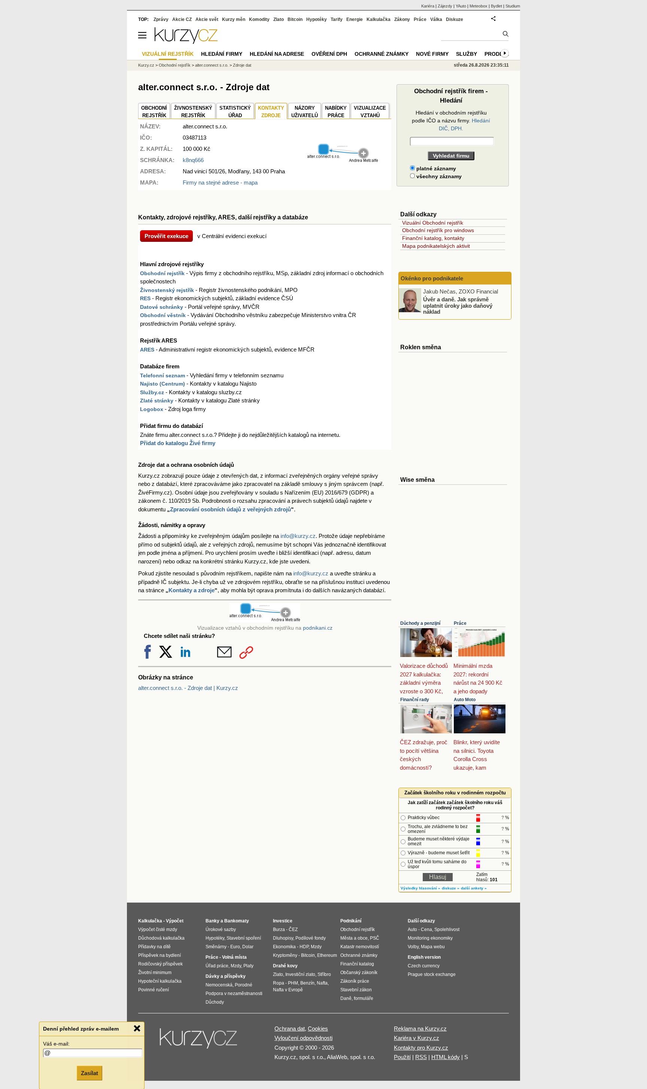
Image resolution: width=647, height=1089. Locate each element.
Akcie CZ (182, 19)
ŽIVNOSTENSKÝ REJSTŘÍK (193, 111)
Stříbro (324, 974)
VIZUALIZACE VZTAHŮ (370, 111)
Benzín (307, 983)
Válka (436, 19)
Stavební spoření (244, 938)
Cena (426, 929)
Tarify (337, 19)
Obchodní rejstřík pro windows (438, 230)
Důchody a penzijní (420, 623)
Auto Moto (465, 699)
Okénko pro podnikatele (432, 278)
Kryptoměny (285, 955)
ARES (147, 350)
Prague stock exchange (432, 974)
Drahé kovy (285, 965)
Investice (282, 921)
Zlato (278, 19)
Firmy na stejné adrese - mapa (220, 182)
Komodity (259, 19)
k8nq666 (193, 160)
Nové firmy (432, 54)
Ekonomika (284, 946)
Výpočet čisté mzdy (157, 929)
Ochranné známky (381, 54)
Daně (346, 998)
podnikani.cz (317, 628)
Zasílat (89, 1073)
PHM (293, 983)
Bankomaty (236, 921)
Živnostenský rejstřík (167, 290)
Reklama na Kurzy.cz (420, 1028)
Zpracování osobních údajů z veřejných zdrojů (230, 509)
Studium (512, 6)
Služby (466, 54)
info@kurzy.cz (298, 536)
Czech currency (424, 965)
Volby (413, 946)
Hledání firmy (221, 54)
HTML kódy (445, 1057)
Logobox (151, 409)
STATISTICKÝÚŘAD (235, 111)
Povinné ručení (153, 989)
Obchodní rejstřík (162, 273)
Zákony (402, 19)
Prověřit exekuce (166, 236)
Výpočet (174, 921)
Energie (354, 19)
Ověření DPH (329, 54)
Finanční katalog (357, 964)
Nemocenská (219, 985)
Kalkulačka (379, 19)
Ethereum (327, 955)
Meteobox (478, 6)
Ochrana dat (289, 1028)
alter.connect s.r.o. (211, 65)
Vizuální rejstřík (168, 54)
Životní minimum (154, 972)
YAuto (461, 6)
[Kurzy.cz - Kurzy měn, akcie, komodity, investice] (186, 42)
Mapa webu (433, 946)
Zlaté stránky (156, 401)
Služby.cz (152, 392)
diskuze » (450, 888)
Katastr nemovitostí (359, 946)
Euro (235, 946)
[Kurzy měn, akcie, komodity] (199, 1041)
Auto (412, 929)
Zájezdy (445, 6)
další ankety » (474, 888)
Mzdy (236, 965)
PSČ (374, 938)
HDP (304, 946)
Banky (212, 921)
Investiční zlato (300, 974)
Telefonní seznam (162, 375)
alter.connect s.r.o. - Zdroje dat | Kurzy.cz (188, 688)
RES (145, 298)
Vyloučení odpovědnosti (303, 1038)
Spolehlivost (446, 929)
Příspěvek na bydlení (159, 955)
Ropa (278, 983)
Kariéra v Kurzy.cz (416, 1038)
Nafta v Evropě (288, 989)
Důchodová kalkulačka (161, 938)
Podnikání (350, 921)
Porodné (243, 985)
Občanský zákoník (358, 972)
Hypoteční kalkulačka (160, 981)
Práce (460, 623)
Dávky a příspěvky (226, 976)
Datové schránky (161, 307)
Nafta (322, 983)
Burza (279, 929)
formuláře (363, 998)
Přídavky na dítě (154, 946)
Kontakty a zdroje (191, 590)
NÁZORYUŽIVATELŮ (304, 111)
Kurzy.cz (146, 65)
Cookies (318, 1028)
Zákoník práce (354, 981)
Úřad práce (217, 965)
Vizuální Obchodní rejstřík (432, 223)
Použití (402, 1057)
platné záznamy (435, 168)
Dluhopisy (283, 938)
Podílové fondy (310, 938)
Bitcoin (295, 19)
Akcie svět (206, 19)
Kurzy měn (233, 19)
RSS (421, 1057)
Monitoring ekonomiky (430, 938)
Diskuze (454, 19)
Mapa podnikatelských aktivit (436, 246)
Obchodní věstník (163, 315)
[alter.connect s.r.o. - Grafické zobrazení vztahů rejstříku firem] (342, 161)
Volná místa (234, 957)
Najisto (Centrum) (162, 384)
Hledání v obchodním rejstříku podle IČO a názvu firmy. (451, 120)
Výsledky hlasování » (420, 888)
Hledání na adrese (277, 54)
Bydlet (496, 6)
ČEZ (293, 929)
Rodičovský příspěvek (160, 964)
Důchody (215, 1002)
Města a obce (354, 938)
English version (424, 957)
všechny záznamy (438, 176)
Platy (248, 965)
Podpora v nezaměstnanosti (234, 993)
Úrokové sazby (221, 929)
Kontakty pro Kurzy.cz (421, 1047)
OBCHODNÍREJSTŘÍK (154, 111)
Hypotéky (316, 19)
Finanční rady (414, 699)
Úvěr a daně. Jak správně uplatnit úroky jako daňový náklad (457, 305)
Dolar (247, 946)
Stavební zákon (356, 989)
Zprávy (161, 19)
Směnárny (216, 946)
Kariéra (427, 6)
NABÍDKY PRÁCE (336, 111)
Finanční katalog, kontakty (433, 238)
